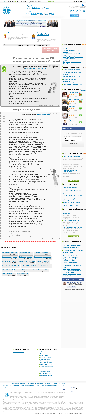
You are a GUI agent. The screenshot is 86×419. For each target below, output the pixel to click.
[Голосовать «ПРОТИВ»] (4, 122)
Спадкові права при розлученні (72, 194)
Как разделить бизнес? (26, 252)
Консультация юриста (10, 45)
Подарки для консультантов (43, 34)
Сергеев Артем (73, 120)
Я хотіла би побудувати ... (9, 257)
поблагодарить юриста (46, 238)
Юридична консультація (51, 383)
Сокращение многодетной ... (27, 261)
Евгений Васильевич (75, 113)
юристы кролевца (18, 352)
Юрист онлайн (63, 407)
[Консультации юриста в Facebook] (64, 390)
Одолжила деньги (7, 269)
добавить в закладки (21, 1)
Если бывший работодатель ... (11, 265)
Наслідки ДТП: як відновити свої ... (73, 57)
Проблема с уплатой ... (25, 257)
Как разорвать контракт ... (9, 261)
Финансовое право (45, 373)
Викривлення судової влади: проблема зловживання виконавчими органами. (71, 260)
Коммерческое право (46, 362)
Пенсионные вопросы (46, 364)
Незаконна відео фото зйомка (71, 82)
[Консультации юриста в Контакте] (61, 390)
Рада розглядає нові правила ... (72, 156)
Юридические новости (72, 153)
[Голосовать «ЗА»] (4, 116)
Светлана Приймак (74, 92)
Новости (42, 383)
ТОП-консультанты (71, 90)
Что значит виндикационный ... (42, 257)
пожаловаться (56, 105)
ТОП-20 (27, 383)
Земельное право (45, 361)
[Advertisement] (74, 31)
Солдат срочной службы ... (42, 252)
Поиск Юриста (61, 383)
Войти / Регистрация (79, 1)
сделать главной (10, 1)
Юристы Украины (34, 383)
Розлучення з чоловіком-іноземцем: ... (70, 188)
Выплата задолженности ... (29, 265)
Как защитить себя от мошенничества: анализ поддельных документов (70, 255)
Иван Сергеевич (73, 106)
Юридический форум (72, 241)
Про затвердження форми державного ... (70, 212)
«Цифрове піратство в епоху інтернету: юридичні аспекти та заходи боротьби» (72, 270)
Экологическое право (46, 375)
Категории (22, 383)
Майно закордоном (22, 273)
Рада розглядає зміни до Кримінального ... (70, 170)
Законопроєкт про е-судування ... (72, 163)
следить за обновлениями (45, 105)
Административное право (47, 352)
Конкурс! (11, 33)
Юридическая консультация (11, 402)
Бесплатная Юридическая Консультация (32, 402)
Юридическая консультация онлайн (13, 409)
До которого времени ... (43, 261)
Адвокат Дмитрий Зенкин (76, 99)
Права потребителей (46, 366)
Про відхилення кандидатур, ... (72, 220)
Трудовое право (44, 369)
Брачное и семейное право (47, 353)
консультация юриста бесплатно (35, 407)
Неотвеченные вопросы (73, 184)
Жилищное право (45, 359)
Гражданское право (45, 357)
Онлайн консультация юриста (53, 409)
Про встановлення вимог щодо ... (72, 227)
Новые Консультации (72, 45)
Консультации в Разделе (73, 67)
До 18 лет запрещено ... (9, 273)
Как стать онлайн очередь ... (40, 269)
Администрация (15, 383)
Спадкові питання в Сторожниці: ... (73, 205)
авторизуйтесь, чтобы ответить (35, 68)
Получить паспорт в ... (45, 265)
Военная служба (44, 355)
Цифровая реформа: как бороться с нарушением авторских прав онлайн (73, 265)
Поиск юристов (67, 129)
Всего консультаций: (77, 10)
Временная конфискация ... (10, 252)
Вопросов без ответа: (77, 12)
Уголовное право (45, 371)
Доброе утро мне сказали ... (22, 269)
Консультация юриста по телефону (56, 402)
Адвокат (46, 397)
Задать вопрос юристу (16, 396)
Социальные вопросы (46, 368)
